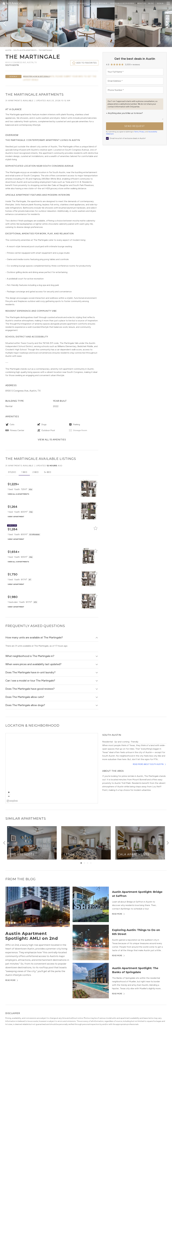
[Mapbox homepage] (12, 800)
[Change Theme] (3, 3)
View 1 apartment (16, 517)
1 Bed (24, 472)
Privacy (141, 132)
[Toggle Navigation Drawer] (168, 3)
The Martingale (45, 50)
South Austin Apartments (25, 50)
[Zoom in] (9, 792)
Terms (136, 132)
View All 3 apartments (18, 562)
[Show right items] (167, 843)
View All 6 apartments (18, 494)
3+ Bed (47, 472)
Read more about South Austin (148, 764)
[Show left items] (4, 843)
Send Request (134, 126)
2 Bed (36, 472)
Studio (12, 472)
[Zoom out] (9, 796)
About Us (141, 3)
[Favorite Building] (95, 483)
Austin (8, 50)
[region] (52, 768)
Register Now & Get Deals (36, 76)
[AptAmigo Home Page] (13, 3)
